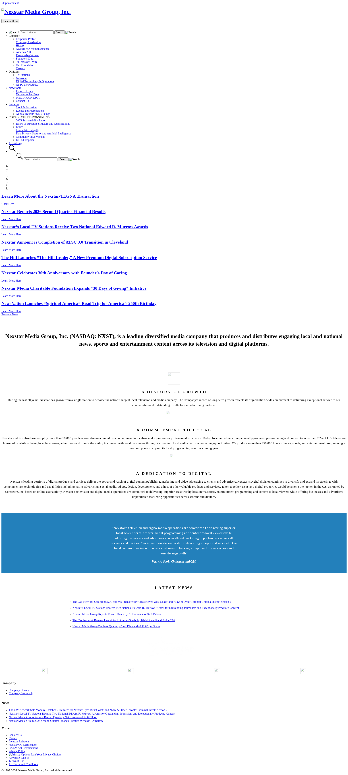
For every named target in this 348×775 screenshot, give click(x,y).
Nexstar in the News (27, 94)
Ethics (19, 126)
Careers (20, 68)
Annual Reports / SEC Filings (33, 113)
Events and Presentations (30, 110)
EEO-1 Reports (25, 140)
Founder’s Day (24, 58)
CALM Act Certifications (23, 747)
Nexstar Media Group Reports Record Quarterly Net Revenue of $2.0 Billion (116, 614)
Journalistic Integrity (27, 130)
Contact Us (22, 100)
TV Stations (23, 74)
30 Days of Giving (26, 61)
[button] (6, 314)
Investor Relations (19, 741)
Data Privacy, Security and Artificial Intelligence (43, 133)
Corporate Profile (26, 39)
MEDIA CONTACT (28, 97)
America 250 (23, 52)
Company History (19, 690)
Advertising (15, 143)
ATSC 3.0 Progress (27, 84)
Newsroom (15, 87)
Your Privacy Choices (48, 754)
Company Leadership (28, 42)
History (20, 45)
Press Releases (24, 91)
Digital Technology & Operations (35, 81)
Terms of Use (16, 761)
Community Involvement (30, 136)
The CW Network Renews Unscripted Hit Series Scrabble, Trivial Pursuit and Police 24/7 (123, 620)
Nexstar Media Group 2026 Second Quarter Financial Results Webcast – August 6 (56, 720)
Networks (21, 78)
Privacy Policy (17, 751)
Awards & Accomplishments (32, 48)
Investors (14, 104)
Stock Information (26, 107)
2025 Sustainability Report (31, 120)
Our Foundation (25, 65)
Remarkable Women (27, 55)
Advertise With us (19, 757)
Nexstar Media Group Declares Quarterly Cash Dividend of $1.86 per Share (116, 626)
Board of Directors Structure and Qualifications (43, 123)
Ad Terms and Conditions (23, 764)
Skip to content (10, 3)
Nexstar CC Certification (23, 744)
